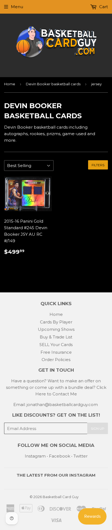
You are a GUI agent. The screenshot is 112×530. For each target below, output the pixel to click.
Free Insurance (56, 352)
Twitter (80, 456)
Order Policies (56, 359)
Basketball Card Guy (61, 497)
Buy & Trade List (56, 337)
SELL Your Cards (56, 344)
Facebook (59, 456)
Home (9, 84)
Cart (103, 6)
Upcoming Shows (56, 329)
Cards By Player (56, 322)
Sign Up (97, 428)
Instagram (35, 456)
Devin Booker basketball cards (53, 84)
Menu (17, 6)
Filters (98, 165)
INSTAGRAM (82, 475)
